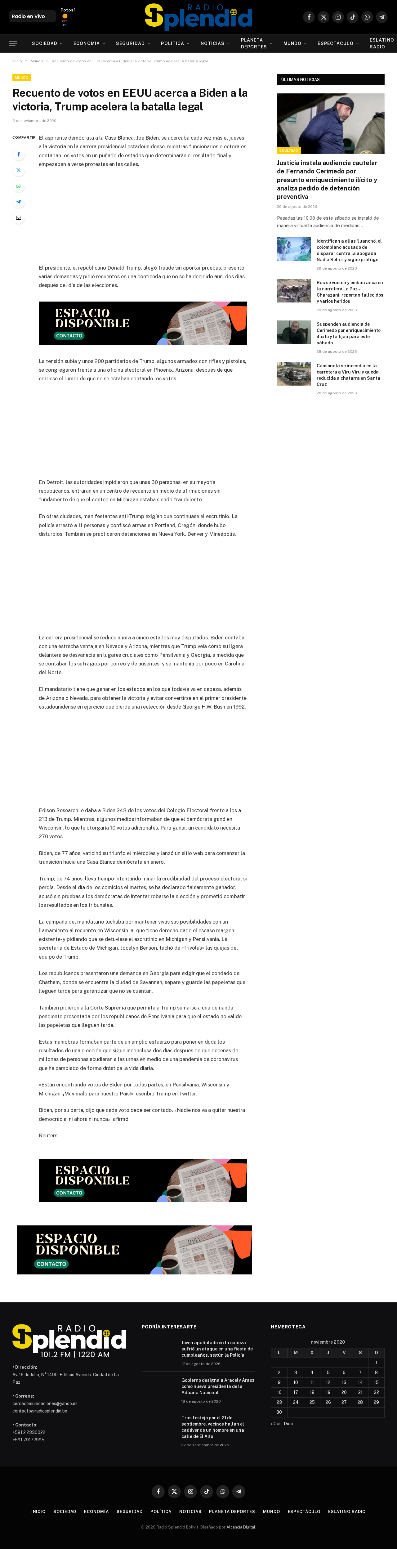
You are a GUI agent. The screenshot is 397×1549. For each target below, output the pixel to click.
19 (328, 1392)
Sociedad (44, 43)
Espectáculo (335, 43)
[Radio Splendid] (198, 17)
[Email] (18, 217)
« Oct (276, 1423)
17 (295, 1392)
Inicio (38, 1511)
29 (376, 1402)
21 (360, 1392)
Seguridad (130, 43)
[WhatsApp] (18, 186)
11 (312, 1382)
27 (344, 1402)
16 (279, 1392)
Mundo (292, 43)
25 (312, 1402)
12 (328, 1382)
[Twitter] (18, 170)
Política (172, 43)
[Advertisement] (151, 220)
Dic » (288, 1423)
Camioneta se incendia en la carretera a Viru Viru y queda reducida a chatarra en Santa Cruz (348, 375)
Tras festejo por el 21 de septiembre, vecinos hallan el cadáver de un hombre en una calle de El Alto (212, 1427)
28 (360, 1402)
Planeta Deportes (254, 43)
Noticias (213, 43)
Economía (87, 43)
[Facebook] (18, 154)
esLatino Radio (347, 1511)
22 (376, 1392)
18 (312, 1392)
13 (344, 1382)
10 (295, 1382)
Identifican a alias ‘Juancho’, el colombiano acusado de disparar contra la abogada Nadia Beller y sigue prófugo (349, 250)
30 (279, 1412)
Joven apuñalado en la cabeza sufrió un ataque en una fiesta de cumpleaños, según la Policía (217, 1349)
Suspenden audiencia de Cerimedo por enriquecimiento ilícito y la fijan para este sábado (349, 333)
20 (344, 1392)
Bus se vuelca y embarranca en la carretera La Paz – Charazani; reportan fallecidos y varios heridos (350, 292)
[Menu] (13, 44)
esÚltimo (288, 150)
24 (296, 1402)
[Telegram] (18, 201)
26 (328, 1402)
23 (279, 1402)
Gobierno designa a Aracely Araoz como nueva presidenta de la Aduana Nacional (218, 1386)
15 (376, 1382)
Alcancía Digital (240, 1527)
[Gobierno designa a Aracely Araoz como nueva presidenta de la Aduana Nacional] (159, 1388)
